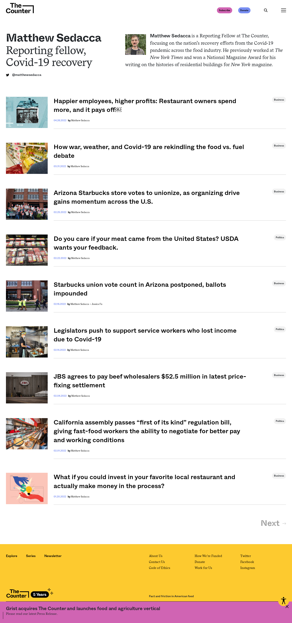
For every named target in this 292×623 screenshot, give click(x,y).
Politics (280, 237)
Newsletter (53, 556)
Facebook (247, 562)
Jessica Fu (97, 304)
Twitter (245, 556)
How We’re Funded (208, 556)
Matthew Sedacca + (81, 304)
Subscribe (224, 10)
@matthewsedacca (26, 75)
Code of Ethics (159, 568)
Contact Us (157, 562)
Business (279, 100)
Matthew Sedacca (80, 120)
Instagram (247, 568)
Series (31, 556)
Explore (11, 556)
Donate (244, 10)
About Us (155, 556)
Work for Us (203, 568)
